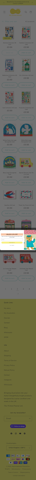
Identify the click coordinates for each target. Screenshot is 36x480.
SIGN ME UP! (12, 242)
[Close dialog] (35, 231)
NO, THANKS (12, 245)
